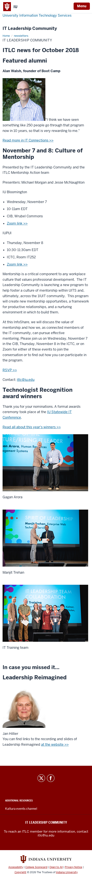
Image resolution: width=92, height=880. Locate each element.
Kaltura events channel (21, 809)
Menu (81, 6)
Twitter (41, 778)
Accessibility (15, 867)
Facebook (51, 778)
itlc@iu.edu (25, 379)
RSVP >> (10, 370)
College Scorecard (36, 867)
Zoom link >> (17, 223)
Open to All (56, 867)
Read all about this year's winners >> (32, 427)
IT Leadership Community (30, 28)
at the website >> (55, 744)
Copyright (20, 872)
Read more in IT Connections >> (28, 140)
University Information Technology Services (37, 15)
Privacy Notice (73, 867)
